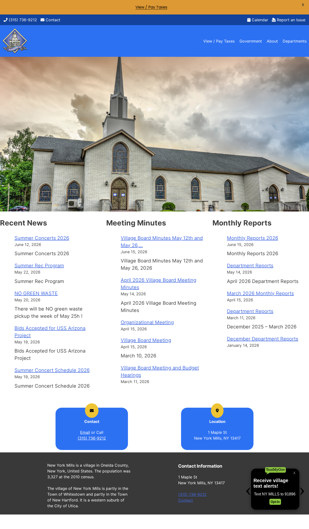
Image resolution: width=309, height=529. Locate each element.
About (272, 41)
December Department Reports (262, 339)
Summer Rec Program (39, 265)
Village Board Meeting (146, 340)
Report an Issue (290, 19)
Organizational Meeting (147, 322)
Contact (52, 19)
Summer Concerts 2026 (41, 238)
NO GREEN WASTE (36, 293)
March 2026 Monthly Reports (260, 293)
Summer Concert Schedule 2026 (52, 370)
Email (85, 432)
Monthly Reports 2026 (252, 238)
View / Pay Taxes (219, 41)
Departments (295, 41)
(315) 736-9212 (22, 19)
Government (250, 41)
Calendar (259, 19)
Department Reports (250, 265)
